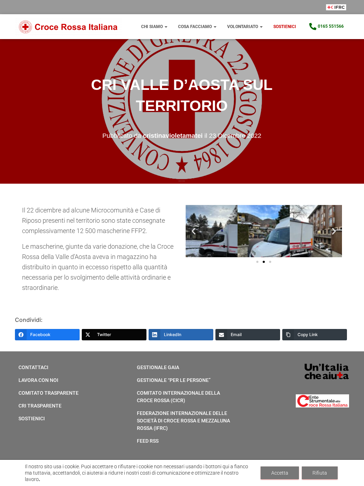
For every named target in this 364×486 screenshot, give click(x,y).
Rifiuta (319, 473)
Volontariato (243, 26)
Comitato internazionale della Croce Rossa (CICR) (178, 396)
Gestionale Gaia (158, 367)
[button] (193, 231)
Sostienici (284, 26)
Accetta (279, 473)
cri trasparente (39, 406)
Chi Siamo (152, 26)
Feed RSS (148, 441)
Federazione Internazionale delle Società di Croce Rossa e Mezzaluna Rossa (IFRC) (183, 420)
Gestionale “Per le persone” (173, 380)
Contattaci (33, 367)
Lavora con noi (38, 380)
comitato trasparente (48, 393)
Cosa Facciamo (195, 26)
